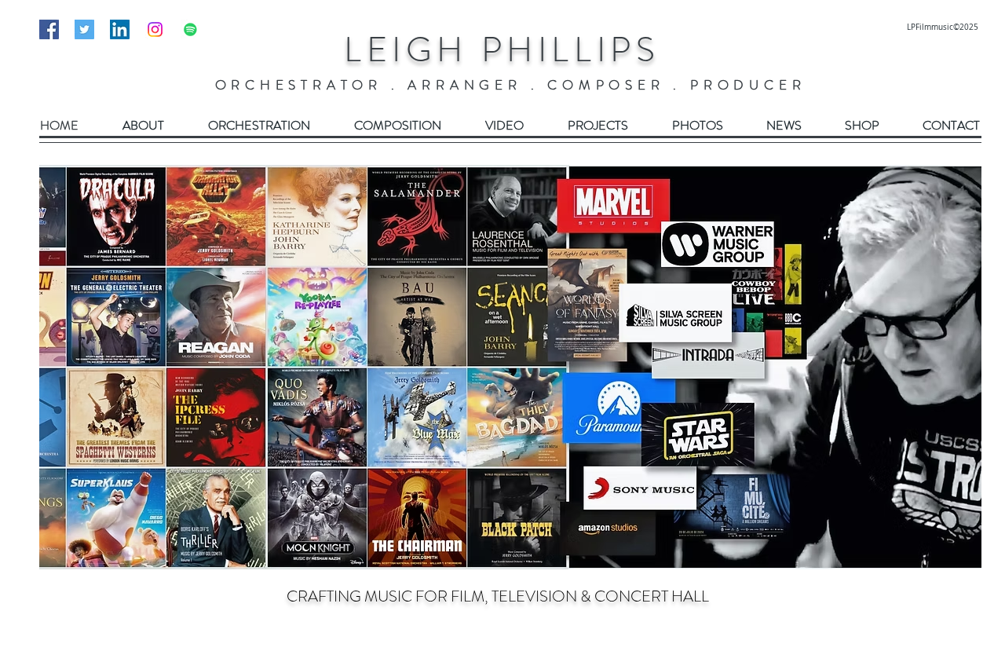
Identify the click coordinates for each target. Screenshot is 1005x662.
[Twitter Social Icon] (84, 29)
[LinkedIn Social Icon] (120, 29)
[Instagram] (155, 29)
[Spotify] (190, 29)
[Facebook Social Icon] (49, 29)
